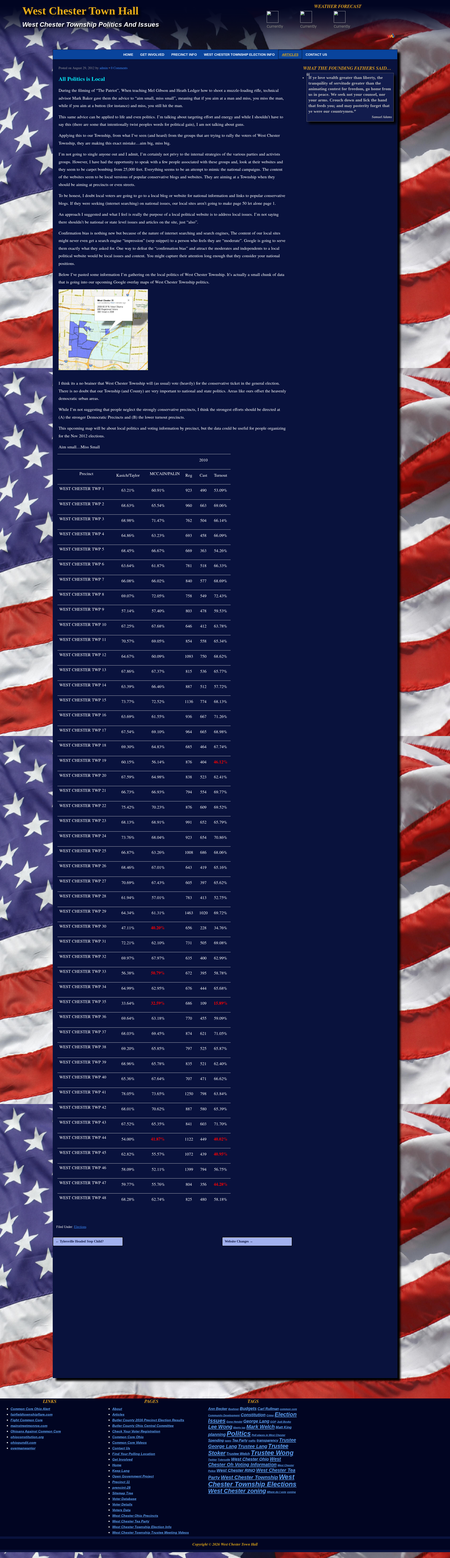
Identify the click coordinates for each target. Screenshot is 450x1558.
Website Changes (239, 1241)
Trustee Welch (238, 1454)
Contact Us (316, 54)
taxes (228, 1440)
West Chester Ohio (250, 1459)
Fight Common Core (27, 1420)
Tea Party (240, 1440)
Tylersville (224, 1459)
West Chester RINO (236, 1470)
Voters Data (121, 1510)
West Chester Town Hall (80, 10)
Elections (80, 1227)
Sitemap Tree (122, 1493)
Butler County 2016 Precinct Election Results (148, 1420)
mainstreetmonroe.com (29, 1426)
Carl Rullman (268, 1409)
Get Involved (152, 54)
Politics (239, 1433)
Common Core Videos (129, 1442)
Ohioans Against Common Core (36, 1431)
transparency (267, 1440)
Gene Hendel (234, 1421)
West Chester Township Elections (252, 1480)
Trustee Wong (272, 1452)
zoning (291, 1492)
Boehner (233, 1409)
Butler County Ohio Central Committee (143, 1426)
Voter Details (122, 1504)
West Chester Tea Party (130, 1521)
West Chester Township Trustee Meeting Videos (150, 1532)
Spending (216, 1440)
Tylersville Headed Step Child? (80, 1241)
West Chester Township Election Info (239, 54)
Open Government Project (133, 1476)
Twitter (212, 1459)
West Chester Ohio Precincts (135, 1515)
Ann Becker (217, 1409)
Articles (290, 54)
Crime (270, 1415)
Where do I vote (276, 1492)
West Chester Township (249, 1477)
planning (217, 1434)
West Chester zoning (237, 1490)
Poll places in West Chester (268, 1435)
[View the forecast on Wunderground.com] (398, 35)
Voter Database (124, 1499)
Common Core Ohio (128, 1437)
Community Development (224, 1415)
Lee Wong (220, 1427)
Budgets (248, 1408)
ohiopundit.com (23, 1442)
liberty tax (239, 1427)
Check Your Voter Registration (136, 1431)
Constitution (253, 1415)
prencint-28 (121, 1487)
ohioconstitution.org (27, 1437)
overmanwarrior (23, 1448)
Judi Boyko (284, 1421)
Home (128, 54)
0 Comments (119, 68)
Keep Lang (121, 1470)
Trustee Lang (252, 1446)
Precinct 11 (121, 1482)
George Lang (256, 1421)
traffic (252, 1440)
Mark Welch (260, 1427)
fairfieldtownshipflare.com (31, 1414)
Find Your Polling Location (133, 1454)
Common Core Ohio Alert (30, 1409)
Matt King (284, 1427)
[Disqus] (172, 1316)
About (117, 1409)
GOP (273, 1421)
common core (288, 1409)
